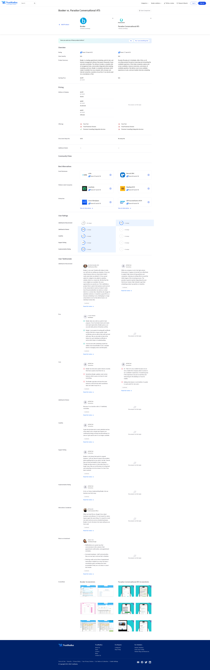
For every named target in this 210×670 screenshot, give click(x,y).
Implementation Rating (64, 249)
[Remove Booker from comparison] (113, 18)
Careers (97, 651)
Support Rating (62, 242)
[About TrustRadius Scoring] (81, 52)
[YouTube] (138, 662)
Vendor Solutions (139, 647)
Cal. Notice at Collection (101, 661)
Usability (60, 236)
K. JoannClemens (91, 315)
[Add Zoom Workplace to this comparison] (110, 202)
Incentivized (86, 303)
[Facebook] (142, 662)
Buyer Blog (118, 649)
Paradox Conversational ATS (128, 26)
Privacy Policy (77, 661)
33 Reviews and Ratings (85, 28)
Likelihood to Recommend (65, 223)
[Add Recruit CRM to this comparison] (149, 175)
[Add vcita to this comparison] (110, 175)
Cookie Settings (114, 661)
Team (96, 649)
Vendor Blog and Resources (142, 651)
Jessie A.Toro (91, 539)
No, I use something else (141, 40)
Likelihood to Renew (63, 229)
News (96, 653)
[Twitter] (146, 662)
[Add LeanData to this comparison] (110, 189)
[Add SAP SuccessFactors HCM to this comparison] (149, 202)
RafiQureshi (90, 509)
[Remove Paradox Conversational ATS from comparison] (151, 18)
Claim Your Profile (139, 649)
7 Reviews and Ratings (123, 28)
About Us (97, 647)
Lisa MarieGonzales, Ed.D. (93, 265)
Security (69, 661)
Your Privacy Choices (87, 661)
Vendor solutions (155, 3)
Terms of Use (61, 661)
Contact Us (98, 655)
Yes (131, 40)
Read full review (87, 306)
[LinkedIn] (150, 662)
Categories (144, 3)
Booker (82, 26)
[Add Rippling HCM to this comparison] (149, 189)
